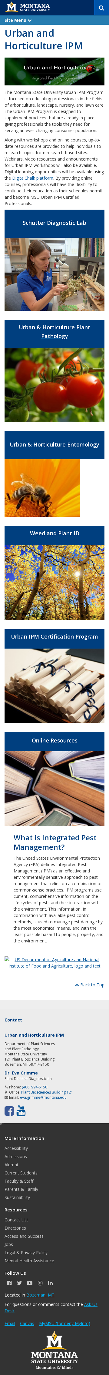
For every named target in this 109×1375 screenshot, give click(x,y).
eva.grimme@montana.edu (43, 1097)
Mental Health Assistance (29, 1261)
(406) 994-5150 (34, 1087)
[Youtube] (21, 1110)
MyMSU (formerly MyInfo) (64, 1323)
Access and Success (24, 1236)
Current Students (21, 1173)
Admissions (16, 1156)
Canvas (27, 1323)
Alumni (11, 1164)
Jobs (9, 1244)
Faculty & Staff (19, 1181)
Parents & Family (21, 1189)
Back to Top (92, 985)
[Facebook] (9, 1110)
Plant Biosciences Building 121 (47, 1092)
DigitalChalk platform (32, 178)
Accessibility (16, 1148)
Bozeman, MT (40, 1295)
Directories (15, 1228)
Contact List (16, 1220)
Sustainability (17, 1197)
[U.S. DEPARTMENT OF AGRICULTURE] (54, 962)
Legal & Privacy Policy (26, 1252)
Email (10, 1323)
